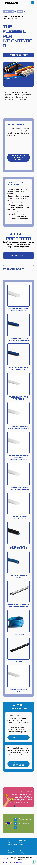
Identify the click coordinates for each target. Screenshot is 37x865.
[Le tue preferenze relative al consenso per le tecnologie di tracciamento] (33, 861)
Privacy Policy (11, 852)
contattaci (18, 737)
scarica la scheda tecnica (18, 157)
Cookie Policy (22, 852)
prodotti (9, 11)
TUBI (20, 11)
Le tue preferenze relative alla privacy (20, 858)
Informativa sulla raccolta (12, 863)
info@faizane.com (24, 800)
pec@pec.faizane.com (22, 802)
